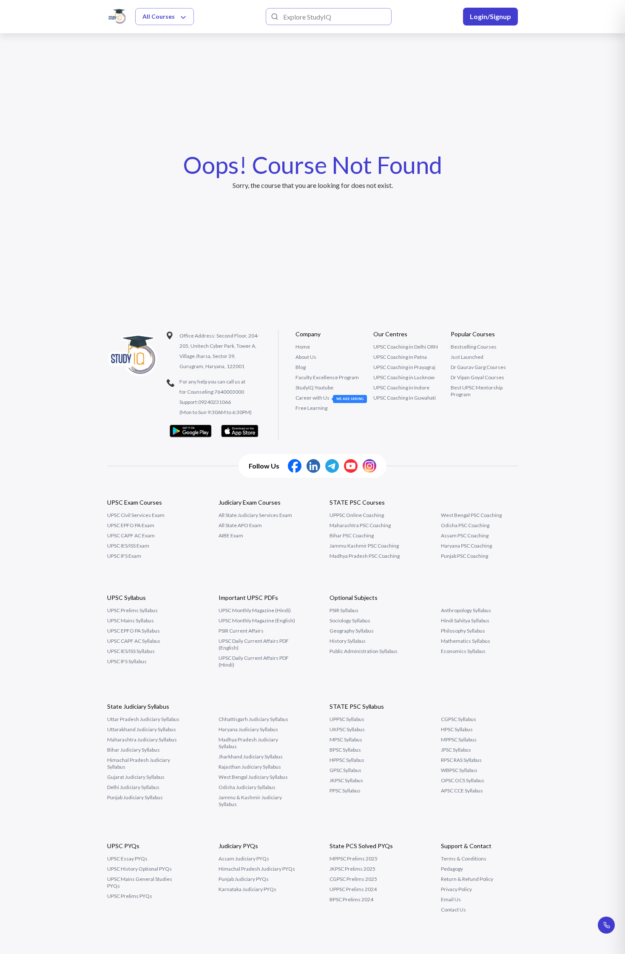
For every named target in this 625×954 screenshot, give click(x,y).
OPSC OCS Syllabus (462, 780)
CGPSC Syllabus (458, 719)
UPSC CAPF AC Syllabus (133, 641)
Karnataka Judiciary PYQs (247, 889)
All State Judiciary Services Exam (255, 515)
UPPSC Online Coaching (357, 515)
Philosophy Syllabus (463, 630)
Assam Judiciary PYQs (244, 858)
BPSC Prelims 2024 (351, 899)
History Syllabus (348, 641)
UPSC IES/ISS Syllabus (131, 651)
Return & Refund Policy (467, 879)
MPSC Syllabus (346, 739)
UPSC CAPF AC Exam (131, 535)
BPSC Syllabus (345, 750)
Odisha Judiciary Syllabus (247, 787)
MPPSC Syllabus (459, 739)
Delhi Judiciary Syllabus (133, 787)
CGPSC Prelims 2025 (353, 879)
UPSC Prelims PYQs (129, 896)
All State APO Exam (240, 525)
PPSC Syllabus (345, 790)
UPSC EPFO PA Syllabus (133, 630)
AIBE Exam (231, 535)
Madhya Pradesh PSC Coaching (365, 556)
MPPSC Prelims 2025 (354, 858)
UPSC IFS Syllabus (127, 661)
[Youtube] (351, 466)
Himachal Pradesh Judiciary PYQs (257, 869)
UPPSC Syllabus (347, 719)
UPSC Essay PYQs (127, 858)
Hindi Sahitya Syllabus (465, 620)
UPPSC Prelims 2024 (353, 889)
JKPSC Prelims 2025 (352, 869)
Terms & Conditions (463, 858)
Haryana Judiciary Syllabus (248, 729)
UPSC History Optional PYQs (139, 869)
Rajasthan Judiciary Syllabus (250, 767)
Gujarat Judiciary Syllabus (136, 777)
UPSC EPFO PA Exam (130, 525)
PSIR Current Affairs (241, 630)
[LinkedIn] (313, 466)
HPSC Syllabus (457, 729)
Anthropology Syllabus (466, 610)
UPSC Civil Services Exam (136, 515)
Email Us (451, 899)
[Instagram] (369, 466)
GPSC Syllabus (345, 770)
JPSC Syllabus (456, 750)
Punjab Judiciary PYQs (244, 879)
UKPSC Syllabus (347, 729)
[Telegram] (332, 466)
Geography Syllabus (352, 630)
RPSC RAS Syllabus (461, 760)
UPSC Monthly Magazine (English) (257, 620)
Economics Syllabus (463, 651)
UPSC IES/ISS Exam (128, 545)
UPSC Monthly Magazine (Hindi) (255, 610)
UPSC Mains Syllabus (130, 620)
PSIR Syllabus (344, 610)
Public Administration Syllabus (364, 651)
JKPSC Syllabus (346, 780)
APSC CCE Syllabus (462, 790)
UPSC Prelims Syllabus (132, 610)
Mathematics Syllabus (465, 641)
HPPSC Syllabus (347, 760)
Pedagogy (452, 869)
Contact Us (453, 909)
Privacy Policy (456, 889)
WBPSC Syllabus (459, 770)
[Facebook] (294, 466)
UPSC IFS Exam (124, 556)
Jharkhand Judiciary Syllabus (251, 756)
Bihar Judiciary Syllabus (133, 750)
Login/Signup (490, 16)
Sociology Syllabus (350, 620)
